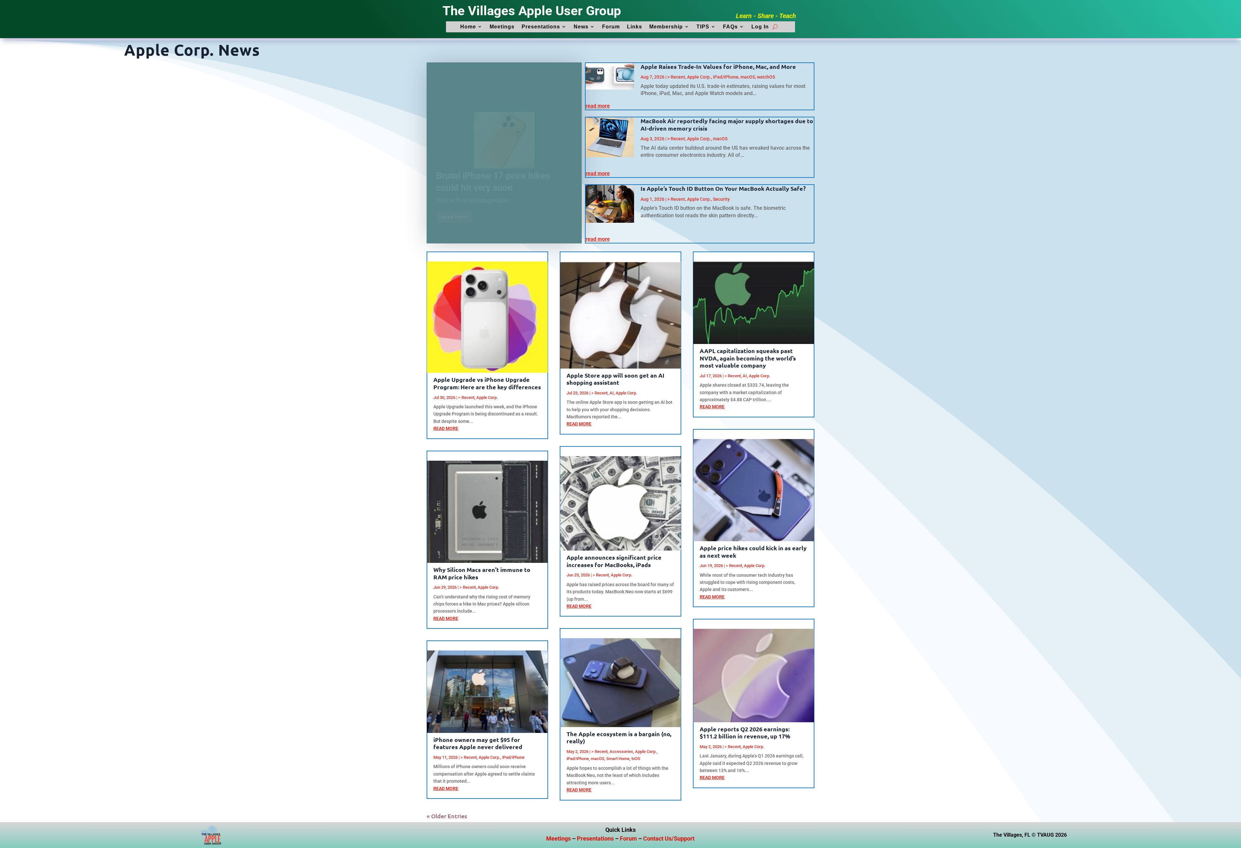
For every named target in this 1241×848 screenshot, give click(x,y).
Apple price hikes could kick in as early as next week (753, 551)
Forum (611, 26)
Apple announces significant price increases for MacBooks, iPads (614, 560)
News (581, 26)
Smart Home (618, 758)
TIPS (702, 26)
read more (598, 106)
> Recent (676, 77)
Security (721, 199)
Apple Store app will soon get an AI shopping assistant (615, 378)
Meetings (502, 26)
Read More (454, 208)
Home (468, 26)
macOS (747, 77)
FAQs (730, 26)
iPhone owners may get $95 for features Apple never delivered (477, 743)
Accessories (621, 751)
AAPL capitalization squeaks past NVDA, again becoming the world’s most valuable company (748, 358)
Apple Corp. (699, 77)
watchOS (766, 77)
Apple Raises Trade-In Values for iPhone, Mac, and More (718, 66)
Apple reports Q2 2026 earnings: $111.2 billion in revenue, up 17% (745, 732)
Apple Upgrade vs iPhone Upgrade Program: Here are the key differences (487, 383)
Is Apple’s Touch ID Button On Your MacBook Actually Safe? (723, 188)
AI (612, 393)
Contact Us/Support (669, 838)
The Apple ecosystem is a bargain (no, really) (619, 737)
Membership (666, 26)
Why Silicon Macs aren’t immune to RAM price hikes (481, 573)
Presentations (541, 26)
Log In (760, 26)
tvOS (635, 758)
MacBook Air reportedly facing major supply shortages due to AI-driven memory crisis (727, 124)
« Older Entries (447, 816)
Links (634, 26)
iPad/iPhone (725, 77)
